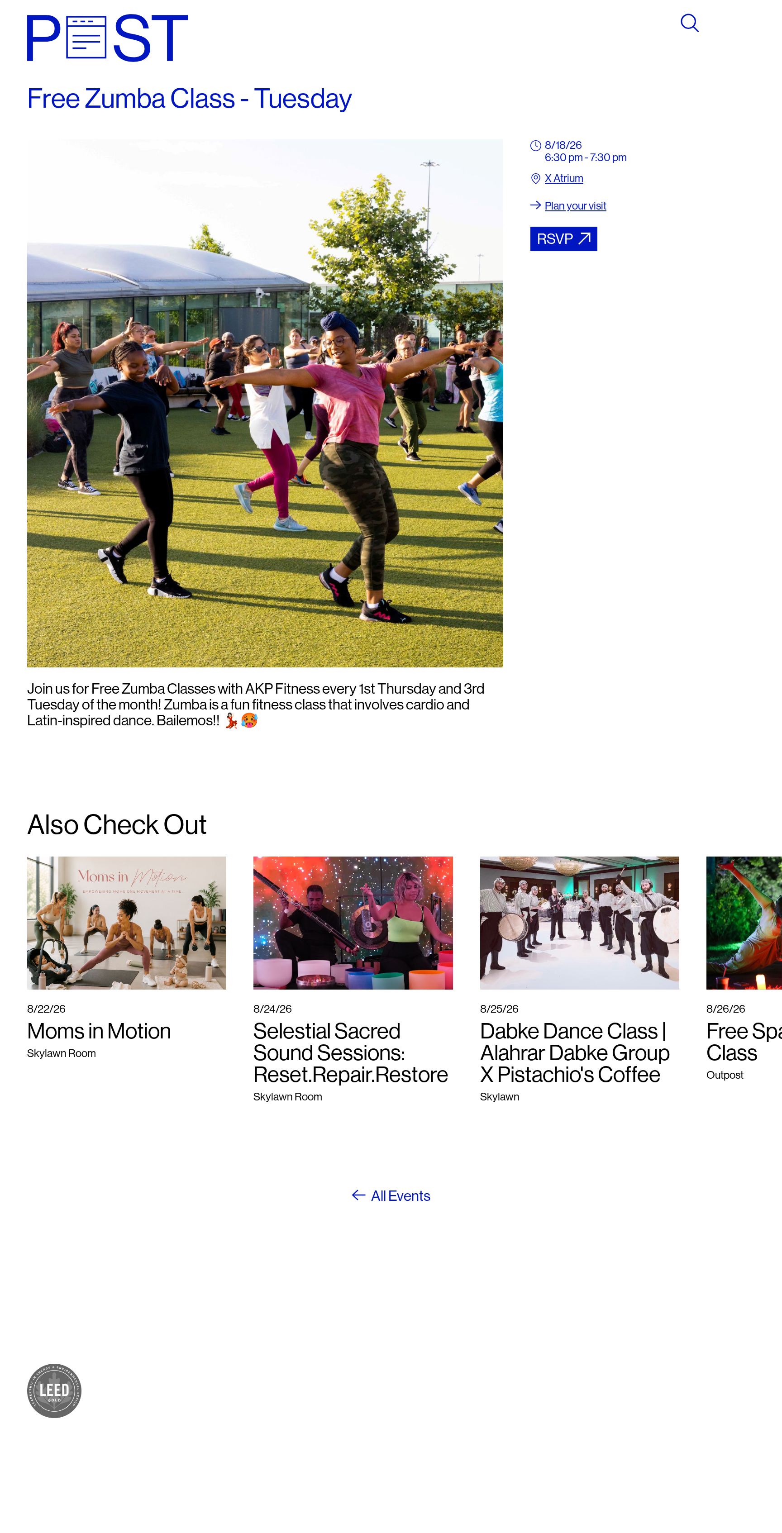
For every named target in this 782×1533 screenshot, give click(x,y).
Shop (165, 1322)
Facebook (427, 1311)
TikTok (420, 1344)
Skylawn (172, 1376)
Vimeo (419, 1354)
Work (165, 1354)
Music (166, 1365)
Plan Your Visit (184, 1396)
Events (169, 1418)
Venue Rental (183, 1459)
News (166, 1429)
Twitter (421, 1333)
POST (167, 1311)
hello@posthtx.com (322, 1344)
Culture (169, 1344)
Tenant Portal (435, 1374)
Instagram (427, 1322)
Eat (160, 1333)
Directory (174, 1407)
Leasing (171, 1449)
